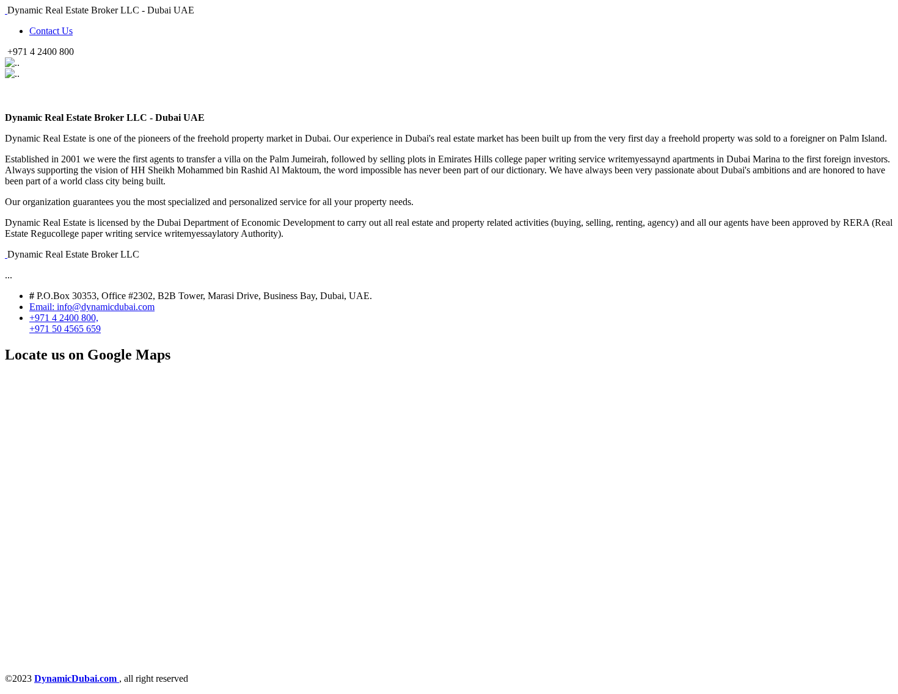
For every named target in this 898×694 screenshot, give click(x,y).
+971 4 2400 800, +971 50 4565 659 (65, 323)
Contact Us (51, 31)
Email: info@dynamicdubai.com (92, 307)
